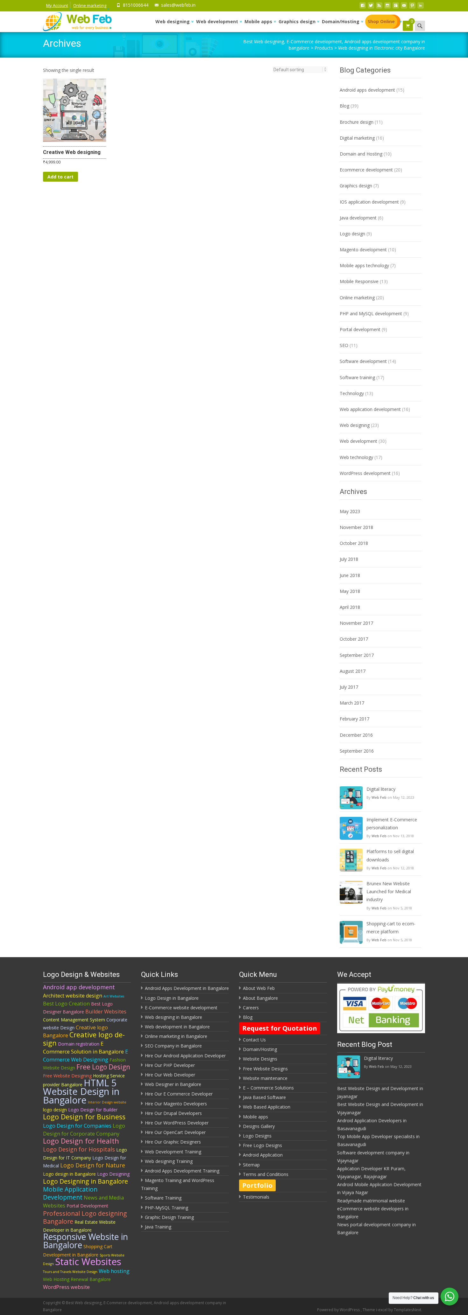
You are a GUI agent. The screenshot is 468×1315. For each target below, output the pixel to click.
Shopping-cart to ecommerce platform (390, 928)
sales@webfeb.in (178, 5)
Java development (358, 218)
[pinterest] (412, 7)
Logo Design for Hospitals (79, 1149)
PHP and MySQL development (371, 313)
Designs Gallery (259, 1126)
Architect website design (72, 995)
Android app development (79, 987)
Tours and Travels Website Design (70, 1272)
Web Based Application (266, 1107)
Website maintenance (265, 1078)
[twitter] (371, 7)
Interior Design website (107, 1102)
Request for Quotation (279, 1028)
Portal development (360, 329)
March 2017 (352, 703)
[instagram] (387, 7)
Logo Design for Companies (77, 1125)
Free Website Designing (67, 1076)
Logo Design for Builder (92, 1110)
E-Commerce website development (181, 1008)
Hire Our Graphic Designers (173, 1142)
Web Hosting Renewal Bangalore (77, 1279)
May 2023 (350, 511)
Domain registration (78, 1044)
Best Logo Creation (66, 1003)
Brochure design (356, 122)
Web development (217, 21)
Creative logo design (84, 1038)
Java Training (158, 1227)
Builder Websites (105, 1011)
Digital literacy (380, 789)
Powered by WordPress (339, 1309)
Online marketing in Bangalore (176, 1036)
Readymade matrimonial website (371, 1201)
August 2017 (352, 671)
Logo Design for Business (84, 1116)
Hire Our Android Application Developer (185, 1056)
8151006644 (135, 5)
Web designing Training (169, 1161)
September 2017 (357, 655)
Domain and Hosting (361, 154)
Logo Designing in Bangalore (85, 1181)
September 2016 (357, 751)
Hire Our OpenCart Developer (175, 1132)
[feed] (379, 7)
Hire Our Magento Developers (176, 1104)
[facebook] (362, 7)
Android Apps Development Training (182, 1171)
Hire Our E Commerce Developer (179, 1094)
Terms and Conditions (265, 1174)
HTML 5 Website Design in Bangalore (81, 1091)
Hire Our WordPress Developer (177, 1123)
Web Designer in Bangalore (173, 1084)
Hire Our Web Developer (170, 1075)
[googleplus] (396, 7)
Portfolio (257, 1185)
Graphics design (297, 21)
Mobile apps (258, 21)
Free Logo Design (103, 1066)
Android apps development (367, 90)
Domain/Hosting (340, 21)
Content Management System (74, 1020)
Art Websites (113, 996)
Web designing (172, 21)
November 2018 (356, 527)
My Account (57, 5)
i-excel (382, 1309)
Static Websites (88, 1261)
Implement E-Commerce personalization (391, 824)
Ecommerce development (366, 170)
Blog (344, 106)
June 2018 (350, 575)
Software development (363, 361)
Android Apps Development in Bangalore (187, 988)
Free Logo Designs (262, 1145)
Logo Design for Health (81, 1140)
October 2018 (354, 543)
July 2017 (349, 687)
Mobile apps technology (364, 265)
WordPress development (365, 473)
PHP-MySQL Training (166, 1208)
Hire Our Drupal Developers (173, 1113)
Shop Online (381, 21)
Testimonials (256, 1197)
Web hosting (114, 1271)
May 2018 (350, 591)
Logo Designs (257, 1136)
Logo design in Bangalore (69, 1174)
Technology (352, 393)
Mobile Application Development (70, 1193)
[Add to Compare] (98, 116)
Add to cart (60, 177)
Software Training (163, 1198)
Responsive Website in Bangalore (85, 1241)
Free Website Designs (265, 1069)
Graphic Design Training (169, 1217)
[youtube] (404, 7)
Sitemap (251, 1165)
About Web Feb (259, 988)
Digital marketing (357, 138)
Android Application (263, 1155)
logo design (55, 1110)
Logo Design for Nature (92, 1165)
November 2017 (356, 623)
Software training (357, 377)
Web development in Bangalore (177, 1027)
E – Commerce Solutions (268, 1088)
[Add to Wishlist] (98, 104)
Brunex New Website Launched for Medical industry (388, 891)
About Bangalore (260, 998)
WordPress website (66, 1287)
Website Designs (260, 1059)
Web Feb (379, 797)
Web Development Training (173, 1152)
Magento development (363, 250)
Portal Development (87, 1206)
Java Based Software (264, 1097)
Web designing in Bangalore (173, 1017)
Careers (251, 1008)
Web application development (370, 409)
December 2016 (356, 735)
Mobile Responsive (359, 281)
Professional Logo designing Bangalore (85, 1217)
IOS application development (369, 202)
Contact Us (254, 1040)
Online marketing (89, 5)
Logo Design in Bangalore (172, 998)
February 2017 (354, 719)
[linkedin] (420, 7)
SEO (344, 345)
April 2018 (350, 607)
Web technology (356, 457)
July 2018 (349, 559)
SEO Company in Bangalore (173, 1046)
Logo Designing (113, 1174)
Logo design (352, 234)
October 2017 (354, 639)
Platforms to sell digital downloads (390, 855)
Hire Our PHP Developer (170, 1065)
